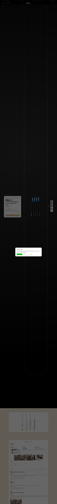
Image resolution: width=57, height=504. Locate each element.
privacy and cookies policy (23, 252)
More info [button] (31, 254)
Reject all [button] (25, 254)
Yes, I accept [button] (19, 254)
